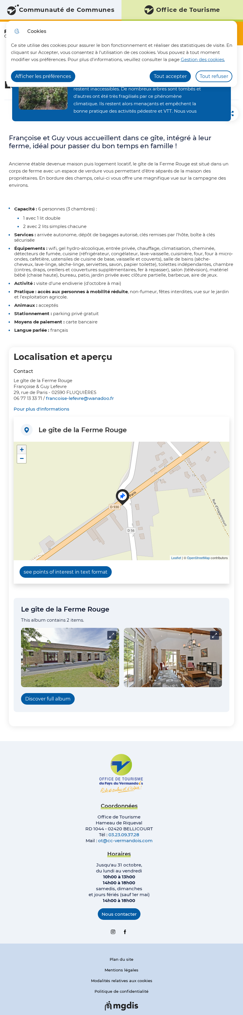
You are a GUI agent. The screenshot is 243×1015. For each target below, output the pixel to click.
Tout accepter (170, 76)
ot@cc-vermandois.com (125, 840)
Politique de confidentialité (121, 991)
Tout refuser (214, 76)
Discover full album (48, 699)
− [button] (22, 458)
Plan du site (121, 959)
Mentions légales (121, 970)
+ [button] (22, 449)
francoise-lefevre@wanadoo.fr (80, 398)
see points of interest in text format (66, 572)
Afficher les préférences (43, 76)
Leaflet (176, 557)
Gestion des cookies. (203, 59)
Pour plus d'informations (41, 409)
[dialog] (121, 54)
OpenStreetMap (198, 557)
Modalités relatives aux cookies (121, 980)
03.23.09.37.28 (123, 834)
